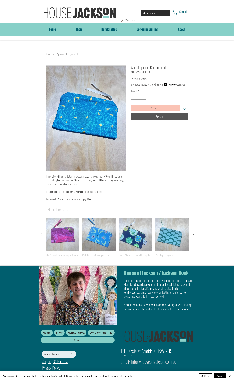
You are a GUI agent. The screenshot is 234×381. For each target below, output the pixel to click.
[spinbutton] (139, 96)
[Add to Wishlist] (184, 108)
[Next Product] (193, 234)
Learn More (181, 84)
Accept (220, 376)
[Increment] (143, 96)
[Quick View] (62, 234)
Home (48, 54)
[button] (182, 12)
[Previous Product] (41, 234)
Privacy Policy (126, 376)
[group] (117, 240)
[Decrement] (134, 96)
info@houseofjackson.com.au (153, 361)
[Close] (230, 375)
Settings (205, 376)
